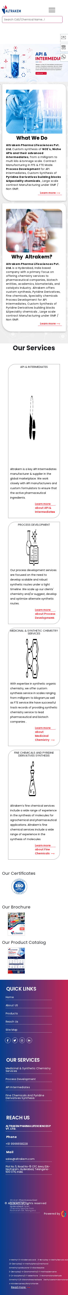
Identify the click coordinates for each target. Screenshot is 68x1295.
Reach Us (12, 1021)
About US (12, 1005)
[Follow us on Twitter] (15, 1040)
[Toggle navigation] (52, 9)
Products (12, 1013)
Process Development (21, 1079)
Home (10, 997)
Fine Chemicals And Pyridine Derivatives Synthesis (25, 1096)
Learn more (48, 193)
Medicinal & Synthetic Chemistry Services (29, 1069)
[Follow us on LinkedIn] (29, 1040)
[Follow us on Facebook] (8, 1040)
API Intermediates (18, 1087)
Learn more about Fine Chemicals (43, 845)
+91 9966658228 (17, 1144)
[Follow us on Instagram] (22, 1040)
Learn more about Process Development (45, 610)
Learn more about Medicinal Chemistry (43, 728)
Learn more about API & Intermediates (45, 504)
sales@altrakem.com (20, 1159)
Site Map (11, 1030)
